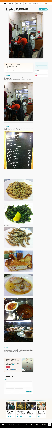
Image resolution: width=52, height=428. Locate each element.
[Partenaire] (49, 424)
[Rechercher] (48, 3)
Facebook (14, 362)
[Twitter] (36, 424)
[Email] (38, 424)
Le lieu (37, 65)
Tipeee (13, 364)
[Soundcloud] (31, 424)
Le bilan (37, 67)
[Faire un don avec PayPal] (7, 369)
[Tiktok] (28, 424)
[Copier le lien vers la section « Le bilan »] (10, 347)
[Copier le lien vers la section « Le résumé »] (11, 75)
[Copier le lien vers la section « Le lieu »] (10, 126)
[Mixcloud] (33, 424)
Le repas (37, 66)
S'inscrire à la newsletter (43, 424)
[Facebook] (29, 424)
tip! (8, 367)
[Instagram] (26, 424)
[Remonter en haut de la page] (50, 423)
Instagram (17, 362)
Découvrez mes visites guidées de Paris (26, 0)
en (46, 3)
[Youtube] (34, 424)
